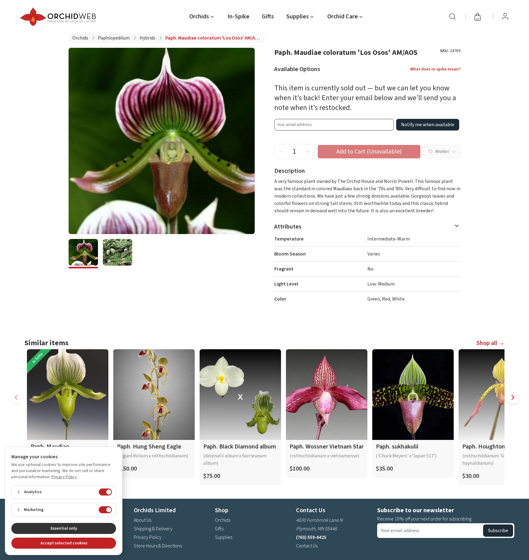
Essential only (64, 528)
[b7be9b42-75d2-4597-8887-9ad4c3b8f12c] (83, 253)
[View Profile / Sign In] (505, 16)
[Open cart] (479, 16)
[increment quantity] (308, 152)
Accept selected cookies (63, 543)
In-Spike (238, 16)
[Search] (452, 16)
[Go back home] (59, 16)
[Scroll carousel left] (16, 397)
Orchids (80, 38)
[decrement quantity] (281, 152)
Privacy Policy (147, 537)
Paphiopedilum (114, 38)
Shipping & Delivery (153, 528)
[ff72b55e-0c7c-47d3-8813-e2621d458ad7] (117, 253)
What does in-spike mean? (435, 69)
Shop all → (490, 343)
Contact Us (306, 546)
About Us (142, 520)
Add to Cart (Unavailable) (369, 151)
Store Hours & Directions (158, 546)
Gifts (268, 16)
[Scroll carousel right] (512, 397)
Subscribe (498, 530)
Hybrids (148, 38)
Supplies (223, 537)
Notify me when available (427, 124)
